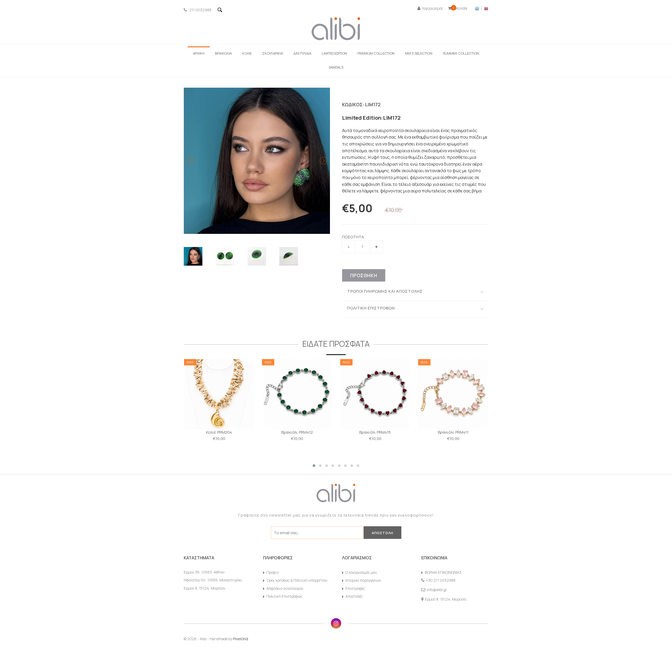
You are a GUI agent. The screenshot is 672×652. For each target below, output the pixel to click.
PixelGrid (240, 638)
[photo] (193, 256)
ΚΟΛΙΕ (247, 53)
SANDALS (336, 67)
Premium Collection (376, 53)
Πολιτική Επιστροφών (284, 596)
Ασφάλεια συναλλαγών (284, 588)
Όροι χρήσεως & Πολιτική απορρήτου (296, 580)
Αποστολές (354, 596)
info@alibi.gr (437, 589)
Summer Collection (461, 53)
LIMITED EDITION (334, 53)
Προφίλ (272, 572)
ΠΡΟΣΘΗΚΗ (363, 275)
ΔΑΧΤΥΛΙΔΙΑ (302, 53)
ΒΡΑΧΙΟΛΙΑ (223, 53)
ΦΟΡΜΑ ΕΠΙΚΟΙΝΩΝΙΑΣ (443, 572)
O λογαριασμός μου (361, 572)
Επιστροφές (355, 588)
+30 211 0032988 (440, 580)
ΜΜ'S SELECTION (418, 53)
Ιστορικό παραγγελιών (363, 580)
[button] (314, 466)
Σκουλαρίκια (272, 53)
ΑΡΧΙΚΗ (198, 53)
